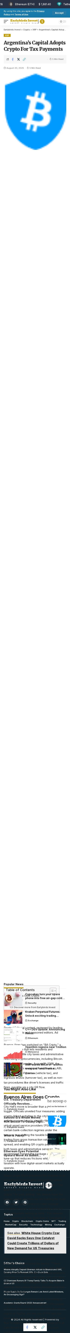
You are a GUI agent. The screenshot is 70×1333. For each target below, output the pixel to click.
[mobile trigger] (7, 21)
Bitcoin (31, 1073)
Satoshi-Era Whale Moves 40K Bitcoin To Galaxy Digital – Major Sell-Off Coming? (24, 1121)
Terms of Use (21, 14)
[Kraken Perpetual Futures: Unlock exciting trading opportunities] (13, 1017)
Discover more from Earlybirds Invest (34, 1007)
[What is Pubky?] (57, 1139)
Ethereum (33, 1038)
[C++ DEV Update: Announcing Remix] (13, 1034)
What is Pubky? (15, 1135)
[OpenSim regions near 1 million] (13, 1052)
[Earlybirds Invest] (27, 21)
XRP (7, 35)
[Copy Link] (24, 59)
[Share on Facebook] (12, 59)
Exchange (33, 1020)
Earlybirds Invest (15, 1109)
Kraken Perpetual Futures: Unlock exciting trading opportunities (42, 1015)
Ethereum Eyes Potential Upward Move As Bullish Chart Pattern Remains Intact (24, 1155)
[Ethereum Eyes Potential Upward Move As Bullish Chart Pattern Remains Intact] (57, 1154)
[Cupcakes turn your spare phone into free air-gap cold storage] (13, 999)
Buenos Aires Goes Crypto (23, 995)
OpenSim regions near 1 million (45, 1047)
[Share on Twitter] (18, 59)
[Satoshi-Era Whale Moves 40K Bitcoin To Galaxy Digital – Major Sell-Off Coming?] (57, 1121)
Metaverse (33, 1052)
